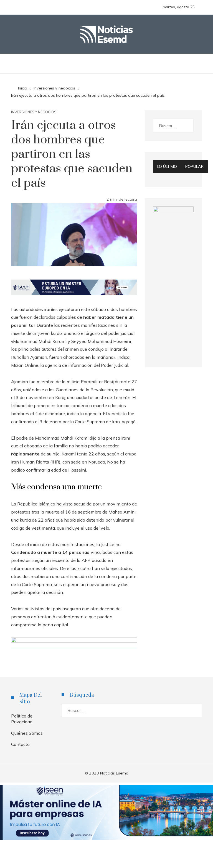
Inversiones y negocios (34, 112)
